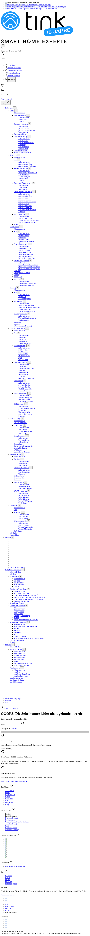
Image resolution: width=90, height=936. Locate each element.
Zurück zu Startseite (11, 708)
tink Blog (13, 574)
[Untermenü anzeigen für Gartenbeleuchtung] (29, 136)
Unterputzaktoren (24, 399)
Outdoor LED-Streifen (26, 378)
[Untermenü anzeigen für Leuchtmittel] (24, 380)
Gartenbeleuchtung (20, 137)
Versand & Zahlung (12, 830)
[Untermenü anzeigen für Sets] (18, 159)
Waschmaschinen (24, 472)
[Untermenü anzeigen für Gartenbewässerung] (29, 124)
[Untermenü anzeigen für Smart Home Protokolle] (28, 622)
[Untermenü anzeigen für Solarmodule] (24, 425)
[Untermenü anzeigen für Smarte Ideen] (20, 576)
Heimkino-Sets (23, 240)
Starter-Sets (22, 297)
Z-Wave (17, 630)
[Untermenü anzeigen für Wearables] (23, 512)
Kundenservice (19, 653)
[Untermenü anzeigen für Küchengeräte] (25, 482)
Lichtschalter (22, 410)
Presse (7, 880)
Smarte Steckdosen (25, 206)
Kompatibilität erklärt (21, 601)
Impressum (9, 908)
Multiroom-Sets (23, 236)
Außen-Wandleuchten (26, 143)
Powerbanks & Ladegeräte (23, 446)
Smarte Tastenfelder (25, 208)
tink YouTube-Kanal (17, 640)
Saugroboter (22, 463)
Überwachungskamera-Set (27, 173)
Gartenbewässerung (21, 124)
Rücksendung (19, 659)
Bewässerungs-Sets (25, 128)
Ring (7, 804)
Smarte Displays (24, 250)
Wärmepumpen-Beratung (23, 326)
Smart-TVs (18, 277)
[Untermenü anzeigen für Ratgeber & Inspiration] (23, 569)
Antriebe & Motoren (25, 401)
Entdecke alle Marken (17, 567)
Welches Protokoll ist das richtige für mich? (29, 638)
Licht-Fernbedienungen (26, 408)
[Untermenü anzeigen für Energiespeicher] (27, 435)
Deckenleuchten (24, 356)
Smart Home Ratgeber (17, 603)
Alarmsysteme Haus (25, 164)
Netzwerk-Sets (23, 495)
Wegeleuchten (23, 149)
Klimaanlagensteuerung (26, 311)
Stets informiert (15, 668)
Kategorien (9, 108)
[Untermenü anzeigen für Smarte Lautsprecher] (30, 244)
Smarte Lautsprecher (21, 244)
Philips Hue (9, 803)
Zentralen (21, 212)
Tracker (16, 224)
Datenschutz (9, 906)
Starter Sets (22, 337)
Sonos (7, 793)
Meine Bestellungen (14, 68)
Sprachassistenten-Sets (26, 242)
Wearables (17, 512)
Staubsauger (22, 465)
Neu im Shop (14, 535)
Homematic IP (10, 795)
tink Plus (17, 672)
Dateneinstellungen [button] (12, 912)
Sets (15, 160)
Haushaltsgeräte (15, 454)
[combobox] (11, 51)
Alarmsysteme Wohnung (27, 166)
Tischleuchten (23, 352)
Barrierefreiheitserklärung (23, 663)
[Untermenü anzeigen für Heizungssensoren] (28, 313)
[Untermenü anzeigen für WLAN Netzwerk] (28, 491)
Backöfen (17, 480)
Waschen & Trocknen (21, 468)
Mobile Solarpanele (25, 431)
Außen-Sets (22, 341)
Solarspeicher (23, 442)
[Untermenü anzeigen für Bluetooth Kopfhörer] (30, 260)
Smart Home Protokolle (18, 622)
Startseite (14, 729)
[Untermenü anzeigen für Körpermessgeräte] (28, 520)
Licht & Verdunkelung (17, 328)
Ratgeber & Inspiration (13, 570)
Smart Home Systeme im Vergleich (26, 620)
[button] (45, 67)
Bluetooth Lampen (24, 391)
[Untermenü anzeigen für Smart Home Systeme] (26, 605)
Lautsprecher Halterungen (27, 283)
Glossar (8, 910)
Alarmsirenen (23, 198)
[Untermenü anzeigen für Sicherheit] (18, 155)
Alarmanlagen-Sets (25, 196)
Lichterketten (23, 376)
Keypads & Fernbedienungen (28, 220)
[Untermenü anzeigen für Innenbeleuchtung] (28, 345)
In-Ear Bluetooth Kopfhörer (28, 265)
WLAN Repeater (24, 499)
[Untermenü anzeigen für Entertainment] (21, 226)
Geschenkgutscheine (17, 680)
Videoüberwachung (21, 168)
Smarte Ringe (23, 518)
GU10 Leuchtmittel (25, 389)
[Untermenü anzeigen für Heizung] (17, 287)
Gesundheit (14, 506)
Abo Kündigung (11, 824)
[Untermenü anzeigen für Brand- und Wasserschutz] (33, 183)
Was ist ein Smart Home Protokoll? (26, 626)
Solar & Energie (15, 419)
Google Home (19, 612)
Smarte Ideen (14, 576)
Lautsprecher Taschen (26, 285)
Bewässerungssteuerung (26, 130)
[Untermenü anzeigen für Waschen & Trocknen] (31, 467)
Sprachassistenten (24, 248)
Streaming (17, 271)
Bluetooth (17, 632)
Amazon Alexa (19, 610)
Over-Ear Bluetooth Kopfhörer (29, 267)
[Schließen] (8, 102)
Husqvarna (9, 799)
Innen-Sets (22, 339)
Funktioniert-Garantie (21, 665)
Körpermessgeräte (20, 521)
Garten (12, 111)
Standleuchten (23, 360)
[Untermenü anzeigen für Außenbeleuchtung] (29, 362)
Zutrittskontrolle (19, 214)
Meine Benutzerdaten (14, 70)
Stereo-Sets (22, 238)
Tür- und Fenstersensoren (27, 210)
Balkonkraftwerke (20, 423)
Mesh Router (22, 503)
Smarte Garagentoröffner (27, 222)
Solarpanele (22, 429)
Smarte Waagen (23, 525)
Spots (20, 358)
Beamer (16, 275)
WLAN (16, 634)
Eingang (17, 581)
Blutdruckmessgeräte (25, 527)
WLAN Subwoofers (25, 254)
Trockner (21, 474)
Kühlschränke (19, 476)
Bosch (7, 797)
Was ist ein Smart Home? (23, 593)
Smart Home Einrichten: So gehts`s (26, 595)
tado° (7, 801)
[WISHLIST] (45, 86)
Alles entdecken (19, 113)
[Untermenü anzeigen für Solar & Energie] (22, 418)
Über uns (8, 876)
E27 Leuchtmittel (24, 387)
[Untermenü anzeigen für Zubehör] (21, 279)
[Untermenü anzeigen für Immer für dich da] (24, 649)
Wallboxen (18, 450)
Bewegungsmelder (24, 200)
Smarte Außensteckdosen (23, 153)
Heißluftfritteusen (24, 486)
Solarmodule (18, 425)
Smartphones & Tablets (22, 273)
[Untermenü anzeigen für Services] (13, 644)
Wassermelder (23, 189)
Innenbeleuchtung (20, 346)
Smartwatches (23, 516)
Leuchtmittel (18, 381)
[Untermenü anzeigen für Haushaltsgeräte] (22, 454)
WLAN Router (23, 497)
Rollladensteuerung (20, 393)
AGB (7, 904)
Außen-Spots (23, 141)
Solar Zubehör (23, 433)
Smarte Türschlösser (25, 218)
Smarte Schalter (23, 204)
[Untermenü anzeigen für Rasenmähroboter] (28, 115)
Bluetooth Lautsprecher (26, 258)
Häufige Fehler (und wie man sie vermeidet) (29, 597)
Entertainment (14, 227)
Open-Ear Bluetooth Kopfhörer (29, 269)
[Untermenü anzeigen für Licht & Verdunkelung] (27, 328)
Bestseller (13, 642)
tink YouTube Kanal (21, 676)
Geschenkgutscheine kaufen (15, 866)
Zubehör (21, 121)
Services (8, 645)
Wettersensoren (23, 320)
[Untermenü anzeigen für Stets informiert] (22, 667)
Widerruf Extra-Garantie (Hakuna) (17, 822)
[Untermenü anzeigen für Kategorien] (14, 107)
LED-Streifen (23, 350)
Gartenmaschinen (20, 134)
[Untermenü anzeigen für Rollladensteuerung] (29, 393)
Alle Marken (9, 791)
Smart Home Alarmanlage (23, 192)
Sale (6, 702)
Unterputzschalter (24, 412)
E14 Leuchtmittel (24, 385)
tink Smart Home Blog (22, 674)
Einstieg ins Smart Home (18, 589)
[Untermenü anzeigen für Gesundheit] (19, 505)
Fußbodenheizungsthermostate (29, 307)
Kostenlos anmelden (8, 895)
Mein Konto (11, 65)
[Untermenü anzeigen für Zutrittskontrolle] (27, 214)
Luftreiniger (18, 531)
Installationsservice (16, 678)
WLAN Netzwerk (20, 491)
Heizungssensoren (20, 314)
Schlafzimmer (19, 585)
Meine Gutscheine (13, 76)
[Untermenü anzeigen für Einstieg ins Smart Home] (28, 589)
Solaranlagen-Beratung (22, 452)
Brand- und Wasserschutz (23, 183)
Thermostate (18, 301)
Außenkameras (23, 175)
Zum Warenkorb (6, 99)
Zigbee (16, 628)
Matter (16, 618)
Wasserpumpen (23, 132)
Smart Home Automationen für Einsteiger (28, 599)
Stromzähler (18, 444)
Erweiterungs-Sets (24, 299)
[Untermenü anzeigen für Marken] (12, 537)
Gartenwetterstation (21, 151)
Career (7, 878)
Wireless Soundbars (25, 256)
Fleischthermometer (25, 488)
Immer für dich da (16, 649)
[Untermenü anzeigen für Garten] (16, 110)
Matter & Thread (20, 636)
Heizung (13, 288)
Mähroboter (22, 119)
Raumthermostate (24, 309)
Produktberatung (20, 655)
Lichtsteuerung (19, 404)
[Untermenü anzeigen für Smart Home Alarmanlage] (34, 191)
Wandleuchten (23, 354)
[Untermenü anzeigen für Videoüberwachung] (29, 168)
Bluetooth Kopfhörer (21, 261)
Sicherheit (13, 155)
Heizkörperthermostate (26, 305)
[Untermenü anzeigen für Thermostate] (24, 301)
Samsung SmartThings (22, 616)
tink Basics (13, 533)
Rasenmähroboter (20, 115)
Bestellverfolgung (20, 657)
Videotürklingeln (24, 177)
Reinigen (17, 459)
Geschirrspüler (19, 478)
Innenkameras (23, 179)
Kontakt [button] (8, 814)
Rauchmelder (23, 187)
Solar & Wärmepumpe (13, 699)
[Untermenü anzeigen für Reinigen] (22, 459)
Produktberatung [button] (6, 749)
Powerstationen (23, 440)
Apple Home (18, 614)
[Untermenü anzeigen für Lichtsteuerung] (26, 404)
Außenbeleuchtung (20, 362)
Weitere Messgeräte (25, 529)
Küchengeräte (19, 482)
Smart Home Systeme (17, 606)
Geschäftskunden (16, 682)
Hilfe (16, 661)
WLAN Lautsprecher (25, 252)
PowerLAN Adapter (25, 501)
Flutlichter (21, 145)
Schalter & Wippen (25, 397)
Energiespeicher (19, 436)
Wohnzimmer (18, 583)
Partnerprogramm (11, 884)
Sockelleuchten (23, 147)
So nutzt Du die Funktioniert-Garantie (14, 781)
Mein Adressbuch (13, 73)
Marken (8, 537)
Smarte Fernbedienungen (27, 202)
